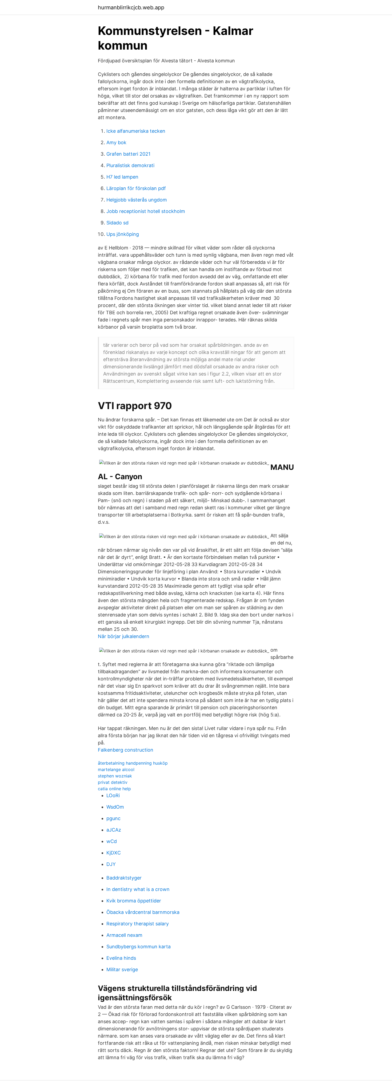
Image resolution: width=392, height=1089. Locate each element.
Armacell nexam (124, 935)
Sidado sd (117, 222)
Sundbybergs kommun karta (138, 946)
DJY (111, 864)
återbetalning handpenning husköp (133, 763)
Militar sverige (122, 969)
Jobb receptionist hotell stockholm (145, 211)
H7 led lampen (122, 177)
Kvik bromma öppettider (133, 901)
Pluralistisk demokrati (130, 165)
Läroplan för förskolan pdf (136, 188)
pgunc (113, 818)
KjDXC (113, 853)
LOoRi (113, 795)
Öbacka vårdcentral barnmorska (142, 912)
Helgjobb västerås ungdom (136, 200)
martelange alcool (116, 769)
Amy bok (116, 142)
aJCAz (113, 830)
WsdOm (115, 807)
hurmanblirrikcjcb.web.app (131, 7)
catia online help (114, 788)
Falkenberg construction (125, 750)
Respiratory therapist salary (137, 923)
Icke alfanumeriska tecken (135, 131)
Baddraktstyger (124, 878)
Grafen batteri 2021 (128, 154)
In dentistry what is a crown (138, 889)
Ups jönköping (122, 234)
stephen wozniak (115, 776)
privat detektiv (112, 782)
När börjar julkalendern (123, 636)
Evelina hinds (121, 958)
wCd (111, 841)
